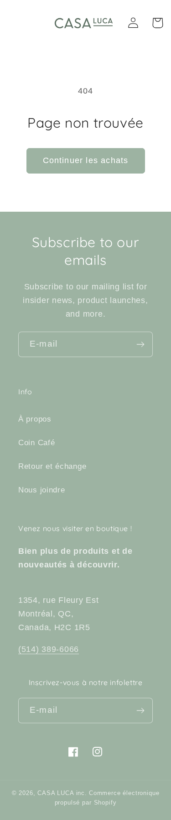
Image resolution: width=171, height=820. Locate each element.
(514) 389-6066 (48, 649)
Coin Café (36, 442)
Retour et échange (52, 466)
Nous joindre (41, 490)
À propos (35, 419)
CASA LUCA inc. (62, 793)
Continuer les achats (86, 160)
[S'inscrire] (140, 344)
